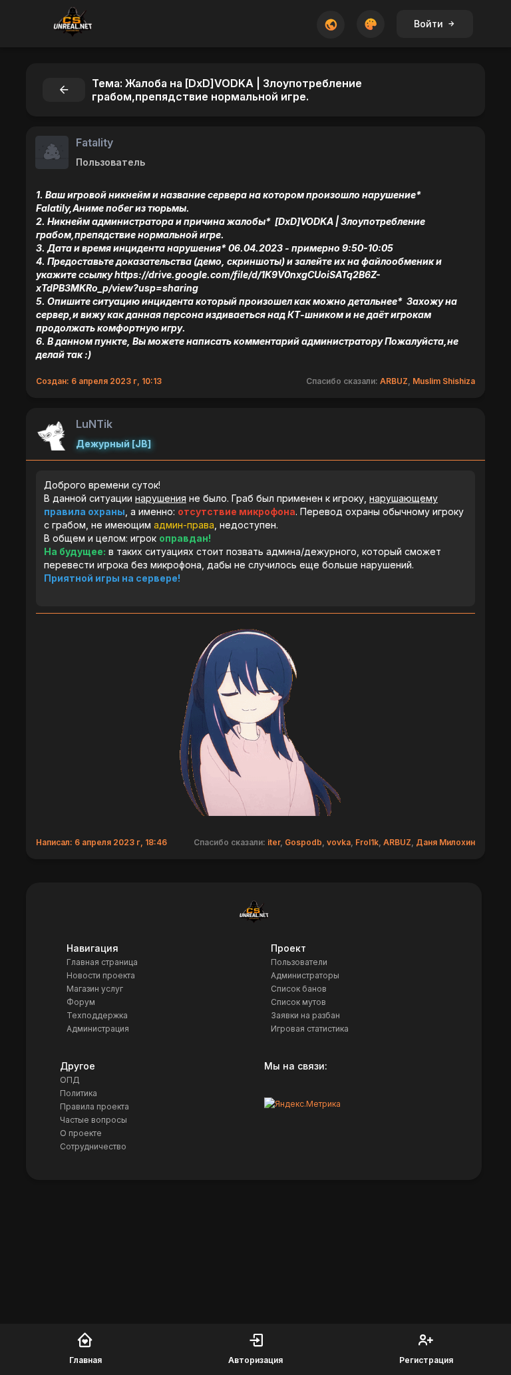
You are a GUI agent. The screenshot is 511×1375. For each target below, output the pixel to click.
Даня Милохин (445, 842)
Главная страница (102, 962)
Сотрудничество (93, 1146)
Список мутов (298, 1002)
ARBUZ (394, 381)
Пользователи (299, 962)
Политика (78, 1093)
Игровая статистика (310, 1029)
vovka (339, 842)
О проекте (81, 1133)
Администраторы (305, 975)
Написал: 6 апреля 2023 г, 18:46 (101, 842)
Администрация (98, 1029)
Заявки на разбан (305, 1015)
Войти (428, 23)
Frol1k (367, 842)
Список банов (299, 989)
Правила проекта (94, 1106)
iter (273, 842)
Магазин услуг (95, 989)
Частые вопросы (93, 1120)
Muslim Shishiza (444, 381)
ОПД (70, 1080)
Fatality (94, 142)
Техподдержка (97, 1015)
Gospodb (303, 842)
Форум (81, 1002)
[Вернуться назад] (64, 90)
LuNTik (94, 424)
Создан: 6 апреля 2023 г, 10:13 (99, 381)
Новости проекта (101, 975)
